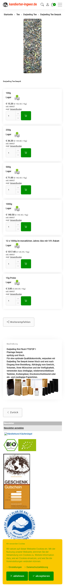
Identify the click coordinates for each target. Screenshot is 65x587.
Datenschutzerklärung (37, 567)
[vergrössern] (32, 46)
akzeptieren (42, 576)
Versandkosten (16, 109)
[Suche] (42, 5)
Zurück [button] (13, 412)
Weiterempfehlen (20, 322)
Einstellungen (15, 567)
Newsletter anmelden (14, 428)
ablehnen (18, 576)
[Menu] (61, 4)
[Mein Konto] (47, 4)
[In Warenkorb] (26, 115)
